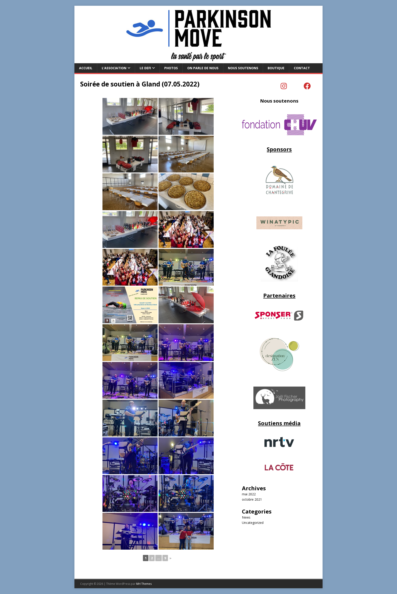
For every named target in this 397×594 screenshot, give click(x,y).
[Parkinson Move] (198, 60)
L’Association (114, 68)
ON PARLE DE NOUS (202, 68)
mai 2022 (249, 494)
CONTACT (302, 68)
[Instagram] (283, 86)
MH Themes (144, 584)
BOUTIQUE (276, 68)
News (246, 517)
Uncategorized (253, 522)
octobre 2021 (252, 499)
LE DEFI (145, 68)
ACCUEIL (85, 68)
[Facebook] (307, 86)
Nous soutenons (243, 68)
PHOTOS (171, 68)
